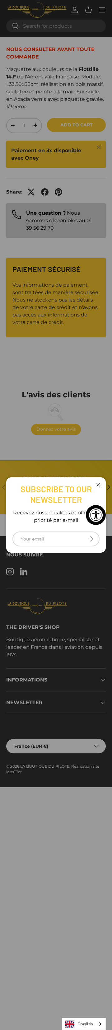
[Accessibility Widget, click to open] (96, 515)
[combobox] (84, 1024)
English (85, 1023)
